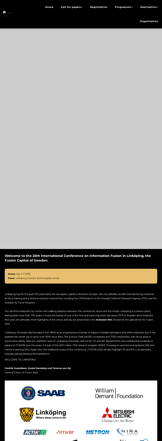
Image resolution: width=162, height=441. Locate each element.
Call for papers (71, 7)
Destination (148, 7)
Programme (123, 7)
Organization (149, 21)
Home (49, 7)
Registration (98, 7)
